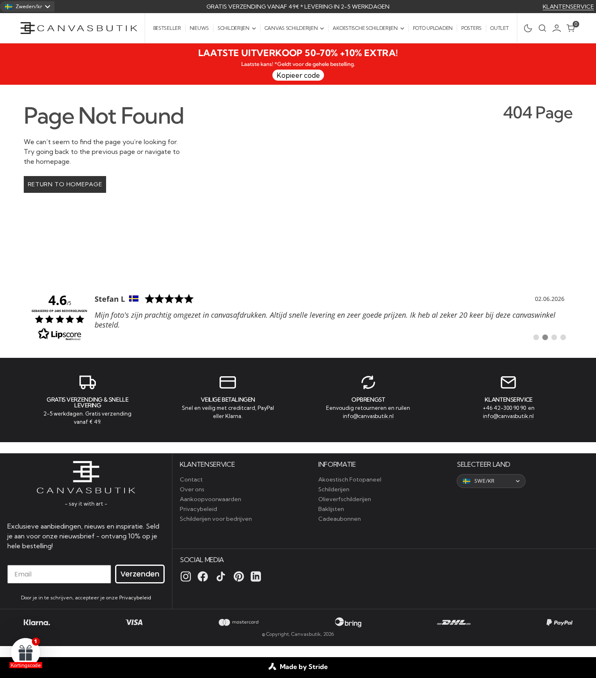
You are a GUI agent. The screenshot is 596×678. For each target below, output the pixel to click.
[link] (298, 316)
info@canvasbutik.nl (368, 416)
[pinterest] (239, 576)
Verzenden (139, 574)
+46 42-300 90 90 (505, 408)
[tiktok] (221, 576)
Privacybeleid (135, 597)
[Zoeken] (542, 28)
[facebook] (203, 576)
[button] (558, 28)
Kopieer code (298, 75)
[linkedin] (256, 576)
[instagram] (186, 576)
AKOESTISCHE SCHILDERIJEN (365, 28)
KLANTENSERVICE (568, 6)
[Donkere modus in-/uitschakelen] (525, 28)
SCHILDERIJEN (233, 28)
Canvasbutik (306, 634)
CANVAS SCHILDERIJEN (291, 28)
